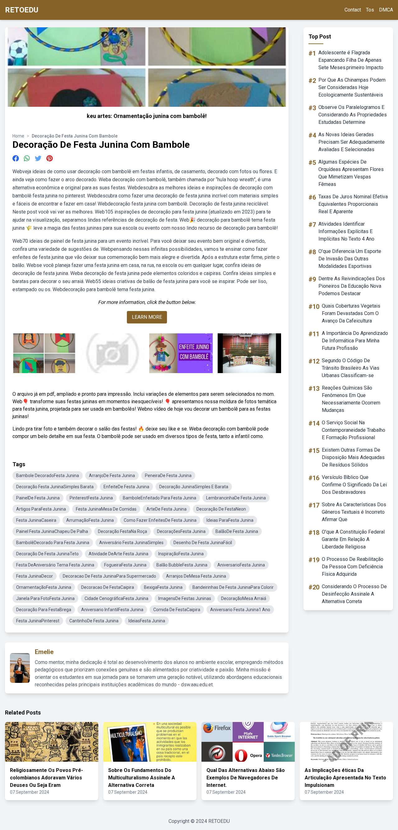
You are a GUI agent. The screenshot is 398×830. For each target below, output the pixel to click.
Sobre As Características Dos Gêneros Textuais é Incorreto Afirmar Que (354, 512)
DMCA (386, 10)
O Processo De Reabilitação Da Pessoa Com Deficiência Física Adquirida (352, 566)
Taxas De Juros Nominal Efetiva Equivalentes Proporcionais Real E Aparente (353, 204)
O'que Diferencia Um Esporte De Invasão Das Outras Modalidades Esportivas (349, 258)
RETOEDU (21, 10)
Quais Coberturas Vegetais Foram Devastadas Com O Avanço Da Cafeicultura (351, 313)
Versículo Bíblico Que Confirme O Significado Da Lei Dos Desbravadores (354, 484)
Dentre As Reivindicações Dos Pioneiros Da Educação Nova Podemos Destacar (351, 286)
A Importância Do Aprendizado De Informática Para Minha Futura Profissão (355, 340)
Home (18, 135)
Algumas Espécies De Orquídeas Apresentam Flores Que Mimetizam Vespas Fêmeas (351, 173)
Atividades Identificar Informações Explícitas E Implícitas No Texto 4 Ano (346, 231)
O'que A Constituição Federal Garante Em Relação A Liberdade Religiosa (353, 539)
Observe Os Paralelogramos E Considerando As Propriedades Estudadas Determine (352, 114)
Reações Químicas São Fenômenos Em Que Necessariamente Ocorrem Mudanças (351, 399)
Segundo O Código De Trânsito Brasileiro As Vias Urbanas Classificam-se (350, 368)
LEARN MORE (147, 317)
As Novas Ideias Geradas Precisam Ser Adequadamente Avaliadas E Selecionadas (351, 142)
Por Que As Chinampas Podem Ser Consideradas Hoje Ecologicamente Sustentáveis (352, 87)
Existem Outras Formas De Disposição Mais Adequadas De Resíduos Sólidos (353, 457)
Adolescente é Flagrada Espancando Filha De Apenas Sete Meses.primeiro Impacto (350, 60)
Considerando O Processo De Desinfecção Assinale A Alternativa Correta (354, 594)
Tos (370, 10)
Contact (353, 10)
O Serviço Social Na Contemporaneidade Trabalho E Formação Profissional (353, 430)
